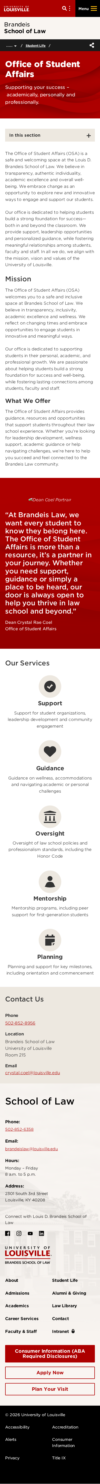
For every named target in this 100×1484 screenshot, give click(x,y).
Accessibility (17, 1427)
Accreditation (65, 1427)
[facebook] (7, 1233)
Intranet (60, 1331)
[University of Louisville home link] (17, 8)
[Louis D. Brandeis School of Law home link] (28, 1254)
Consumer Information (63, 1442)
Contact (60, 1318)
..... (10, 45)
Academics (17, 1305)
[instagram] (19, 1233)
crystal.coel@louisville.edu (32, 1072)
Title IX (59, 1458)
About (11, 1280)
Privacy (12, 1458)
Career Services (21, 1318)
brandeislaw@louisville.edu (31, 1149)
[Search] (67, 8)
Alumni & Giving (69, 1293)
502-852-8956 (20, 1023)
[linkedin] (41, 1233)
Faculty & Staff (21, 1331)
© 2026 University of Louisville (35, 1415)
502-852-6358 (19, 1129)
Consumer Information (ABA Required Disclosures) (50, 1353)
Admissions (17, 1293)
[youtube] (30, 1233)
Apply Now (50, 1372)
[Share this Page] (91, 45)
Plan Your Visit (50, 1389)
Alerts (10, 1439)
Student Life (36, 46)
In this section (25, 135)
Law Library (64, 1305)
